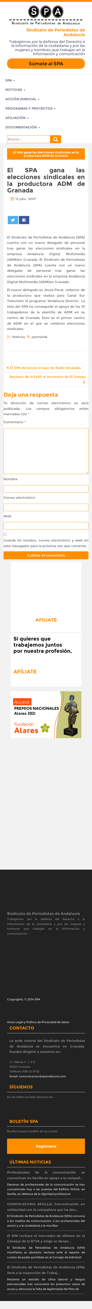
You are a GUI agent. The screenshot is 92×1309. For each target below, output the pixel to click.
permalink (39, 337)
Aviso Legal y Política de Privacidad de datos (38, 1022)
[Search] (55, 139)
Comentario (15, 422)
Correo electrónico (19, 497)
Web (7, 516)
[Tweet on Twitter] (13, 220)
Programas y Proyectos (29, 108)
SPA (9, 80)
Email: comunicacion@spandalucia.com (37, 1076)
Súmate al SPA (46, 63)
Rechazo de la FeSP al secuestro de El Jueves (47, 377)
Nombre (10, 479)
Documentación (21, 127)
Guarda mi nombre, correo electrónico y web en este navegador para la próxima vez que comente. (46, 543)
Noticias (14, 90)
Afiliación (15, 118)
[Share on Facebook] (24, 220)
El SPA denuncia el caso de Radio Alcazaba (45, 368)
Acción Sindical (21, 99)
